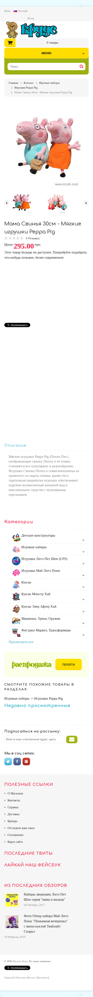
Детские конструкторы (38, 535)
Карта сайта (15, 841)
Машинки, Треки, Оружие (40, 618)
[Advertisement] (40, 290)
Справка (13, 807)
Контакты (14, 800)
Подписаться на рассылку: (32, 731)
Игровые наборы (33, 547)
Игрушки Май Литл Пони (40, 570)
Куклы (26, 582)
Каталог (32, 977)
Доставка (13, 814)
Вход (30, 18)
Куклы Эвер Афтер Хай (38, 606)
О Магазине (15, 793)
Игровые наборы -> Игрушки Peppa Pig (33, 698)
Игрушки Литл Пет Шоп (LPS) (44, 559)
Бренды (12, 821)
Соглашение (15, 835)
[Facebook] (17, 761)
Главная (8, 977)
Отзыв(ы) (33, 238)
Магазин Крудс (35, 29)
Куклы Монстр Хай (35, 594)
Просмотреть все (21, 642)
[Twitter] (8, 761)
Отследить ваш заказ (21, 828)
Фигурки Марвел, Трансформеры (46, 630)
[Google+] (26, 761)
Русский (22, 11)
